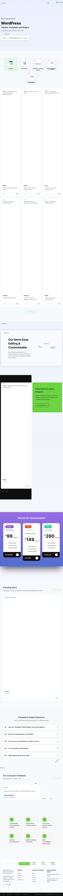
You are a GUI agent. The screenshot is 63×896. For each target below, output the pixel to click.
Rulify (4, 185)
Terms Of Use (25, 894)
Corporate (7, 693)
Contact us (20, 875)
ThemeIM (48, 894)
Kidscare (26, 295)
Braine (26, 185)
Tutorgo (5, 295)
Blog (4, 894)
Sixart (46, 295)
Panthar (34, 881)
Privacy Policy (9, 894)
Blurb (33, 873)
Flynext (7, 691)
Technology (47, 193)
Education (5, 303)
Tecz (46, 185)
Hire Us (19, 877)
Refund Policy (17, 894)
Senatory (34, 877)
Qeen (33, 875)
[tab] (10, 64)
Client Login (20, 879)
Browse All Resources (31, 311)
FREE (27, 486)
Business (5, 193)
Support (19, 873)
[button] (54, 777)
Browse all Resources (42, 405)
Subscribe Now (23, 863)
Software (26, 193)
